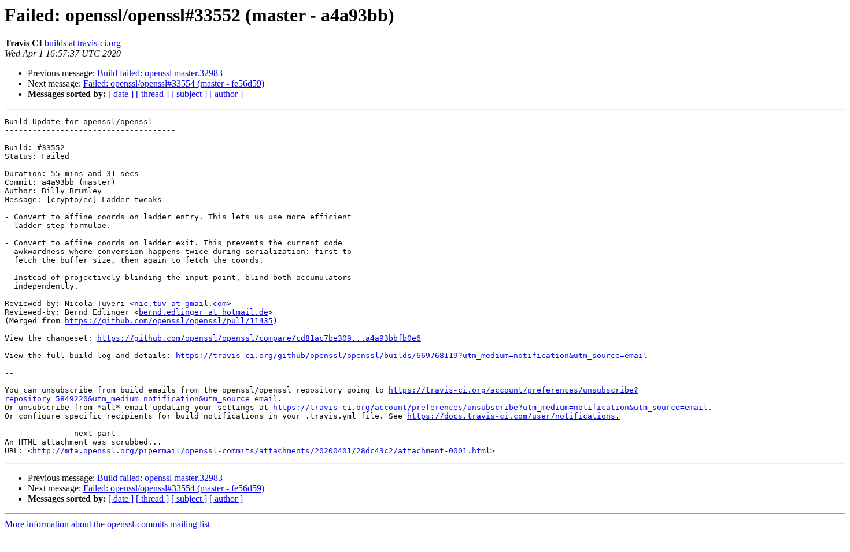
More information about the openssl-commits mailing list (107, 524)
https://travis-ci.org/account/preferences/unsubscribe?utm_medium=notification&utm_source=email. (492, 407)
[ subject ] (189, 94)
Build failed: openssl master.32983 (160, 73)
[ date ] (121, 94)
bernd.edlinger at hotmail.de (203, 312)
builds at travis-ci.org (83, 43)
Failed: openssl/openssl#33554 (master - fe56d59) (173, 83)
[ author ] (226, 94)
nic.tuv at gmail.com (180, 303)
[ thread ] (152, 94)
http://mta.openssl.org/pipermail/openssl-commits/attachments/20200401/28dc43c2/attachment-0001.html (261, 450)
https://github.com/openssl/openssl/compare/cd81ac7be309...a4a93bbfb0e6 (259, 338)
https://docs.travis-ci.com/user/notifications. (513, 416)
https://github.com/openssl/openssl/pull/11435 (169, 320)
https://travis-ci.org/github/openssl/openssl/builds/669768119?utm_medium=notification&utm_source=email (412, 355)
